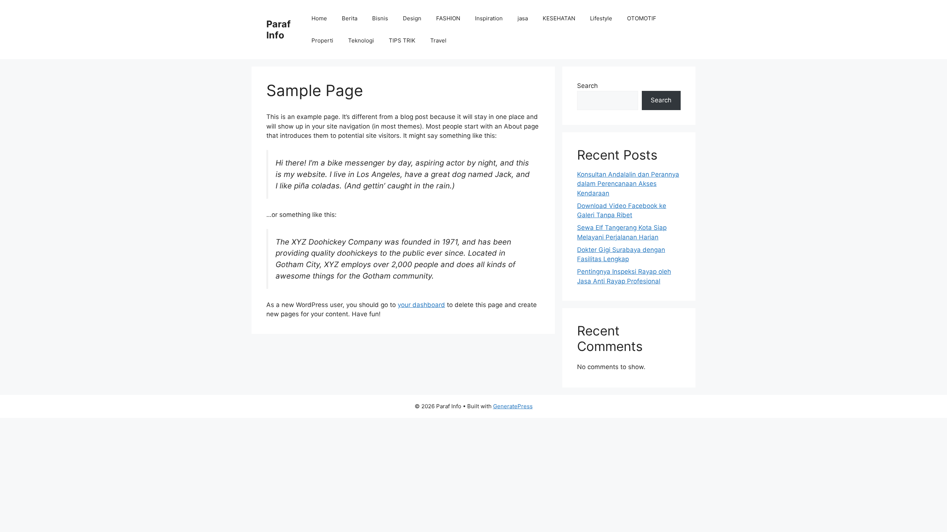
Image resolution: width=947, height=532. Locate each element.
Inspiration (489, 18)
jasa (523, 18)
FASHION (448, 18)
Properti (322, 40)
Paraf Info (278, 29)
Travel (438, 40)
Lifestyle (601, 18)
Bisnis (380, 18)
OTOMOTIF (641, 18)
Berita (349, 18)
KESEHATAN (559, 18)
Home (319, 18)
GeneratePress (513, 406)
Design (412, 18)
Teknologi (361, 40)
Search (587, 85)
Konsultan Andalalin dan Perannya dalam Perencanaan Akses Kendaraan (628, 184)
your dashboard (421, 304)
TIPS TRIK (402, 40)
